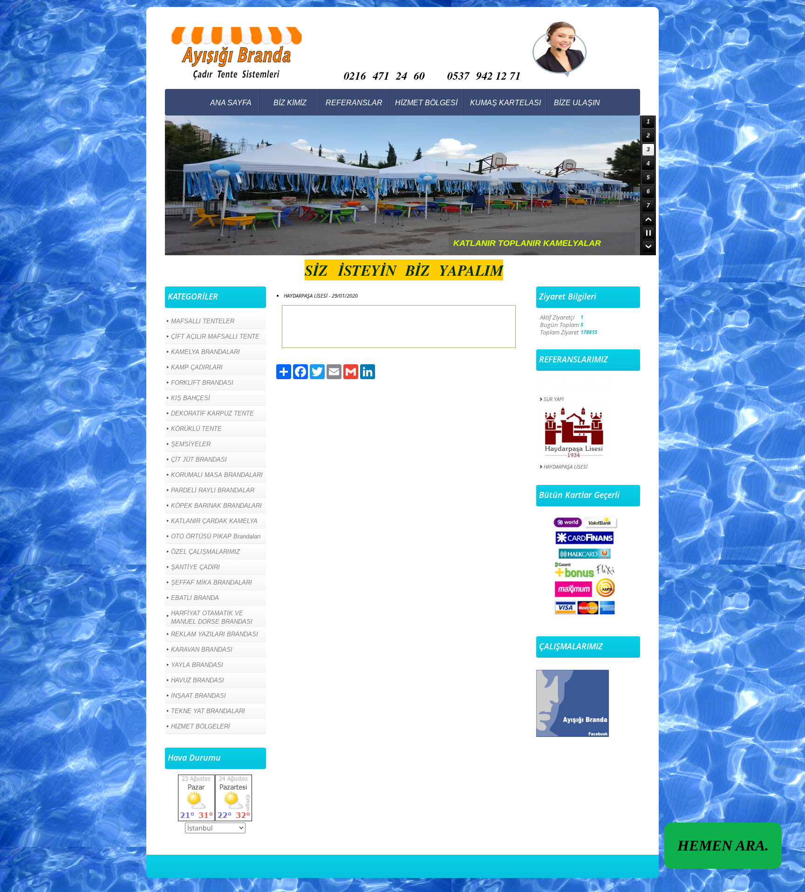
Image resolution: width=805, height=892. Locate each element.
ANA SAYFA (231, 103)
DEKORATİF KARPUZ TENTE (212, 413)
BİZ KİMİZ (290, 103)
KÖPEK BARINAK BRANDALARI (216, 505)
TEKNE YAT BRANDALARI (208, 711)
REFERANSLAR (354, 103)
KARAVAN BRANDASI (201, 649)
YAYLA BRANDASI (197, 664)
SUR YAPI (554, 387)
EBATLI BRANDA (195, 597)
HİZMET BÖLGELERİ (200, 726)
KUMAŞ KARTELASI (505, 103)
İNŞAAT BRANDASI (198, 695)
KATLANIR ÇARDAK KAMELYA (214, 520)
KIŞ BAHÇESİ (190, 398)
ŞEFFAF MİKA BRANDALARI (211, 582)
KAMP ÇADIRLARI (197, 367)
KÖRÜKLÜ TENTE (196, 428)
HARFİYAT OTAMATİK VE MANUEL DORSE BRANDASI (211, 617)
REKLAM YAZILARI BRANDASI (214, 634)
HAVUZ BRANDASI (197, 680)
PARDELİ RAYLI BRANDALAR (212, 490)
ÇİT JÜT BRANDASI (199, 459)
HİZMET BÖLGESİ (426, 103)
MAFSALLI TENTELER (202, 321)
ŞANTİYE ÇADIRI (195, 567)
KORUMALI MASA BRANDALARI (217, 474)
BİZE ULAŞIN (577, 103)
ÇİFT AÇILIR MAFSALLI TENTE (215, 336)
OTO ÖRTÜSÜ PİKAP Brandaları (216, 536)
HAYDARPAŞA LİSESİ (565, 454)
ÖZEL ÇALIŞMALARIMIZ (205, 551)
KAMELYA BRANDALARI (205, 351)
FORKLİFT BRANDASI (202, 382)
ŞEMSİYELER (191, 444)
